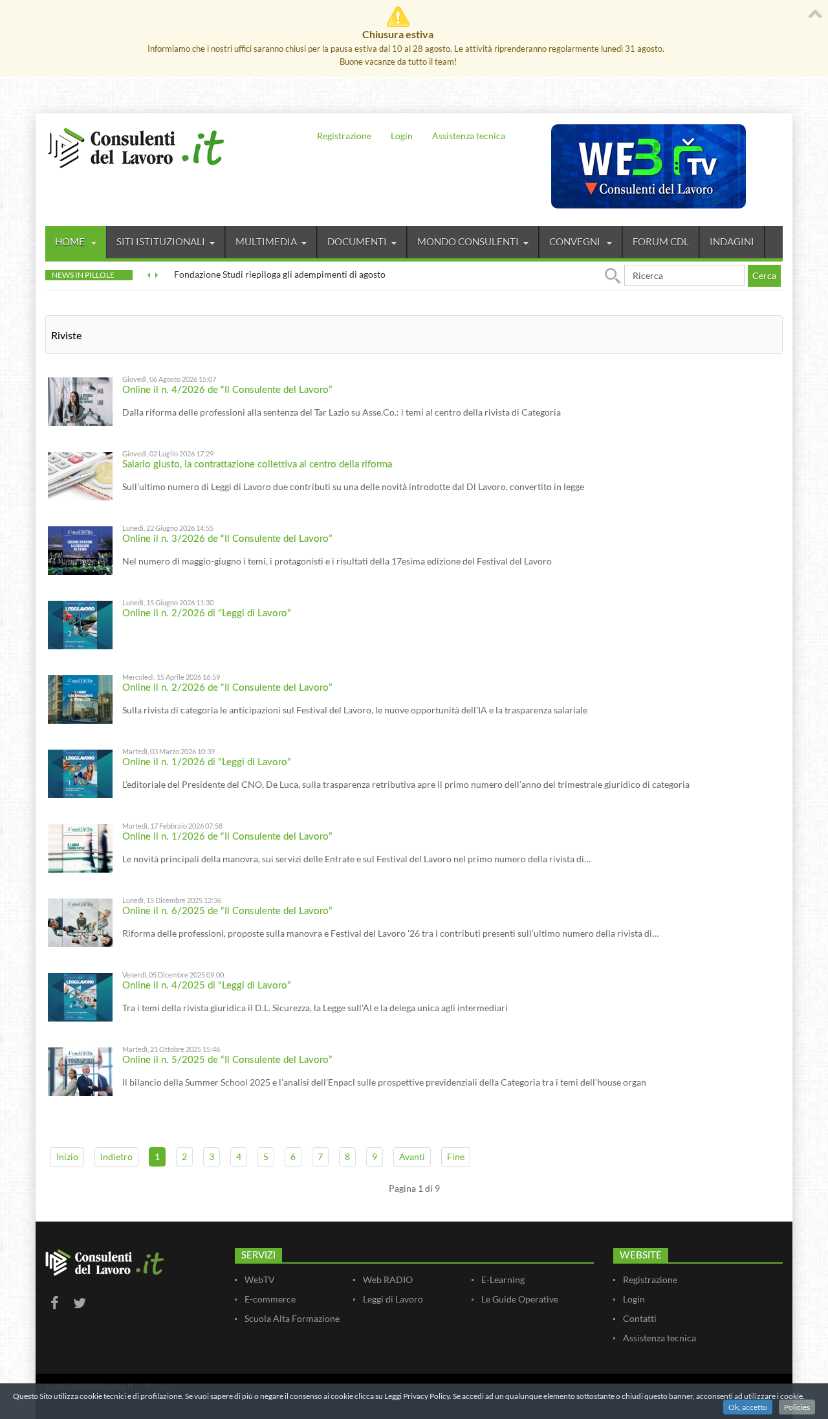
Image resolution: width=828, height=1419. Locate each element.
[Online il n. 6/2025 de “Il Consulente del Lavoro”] (80, 921)
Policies (797, 1407)
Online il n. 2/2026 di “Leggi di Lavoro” (206, 613)
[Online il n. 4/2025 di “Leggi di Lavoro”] (80, 995)
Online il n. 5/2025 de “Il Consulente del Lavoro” (227, 1060)
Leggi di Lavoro (393, 1298)
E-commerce (270, 1298)
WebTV (260, 1279)
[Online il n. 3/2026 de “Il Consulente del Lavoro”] (80, 549)
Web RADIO (388, 1279)
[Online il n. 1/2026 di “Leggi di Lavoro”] (80, 772)
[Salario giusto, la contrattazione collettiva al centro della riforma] (80, 474)
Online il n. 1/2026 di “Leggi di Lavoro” (206, 762)
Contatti (640, 1318)
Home (71, 241)
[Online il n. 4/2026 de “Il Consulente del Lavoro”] (80, 400)
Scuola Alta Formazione (292, 1318)
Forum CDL (661, 241)
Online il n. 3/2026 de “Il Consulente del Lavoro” (227, 539)
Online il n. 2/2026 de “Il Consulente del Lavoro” (227, 688)
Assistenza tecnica (468, 135)
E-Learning (503, 1279)
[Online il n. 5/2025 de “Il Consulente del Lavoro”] (80, 1070)
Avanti (412, 1156)
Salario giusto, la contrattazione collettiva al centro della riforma (257, 464)
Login (402, 135)
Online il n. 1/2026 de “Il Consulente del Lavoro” (227, 837)
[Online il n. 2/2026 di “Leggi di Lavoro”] (80, 623)
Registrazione (344, 135)
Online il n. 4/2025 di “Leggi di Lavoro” (206, 985)
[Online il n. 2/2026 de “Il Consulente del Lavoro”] (80, 698)
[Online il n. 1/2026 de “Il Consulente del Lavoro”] (80, 847)
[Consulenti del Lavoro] (135, 146)
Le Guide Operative (519, 1298)
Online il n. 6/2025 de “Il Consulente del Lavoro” (227, 911)
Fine (455, 1156)
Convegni (575, 241)
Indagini (732, 241)
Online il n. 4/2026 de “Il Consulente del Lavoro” (227, 390)
